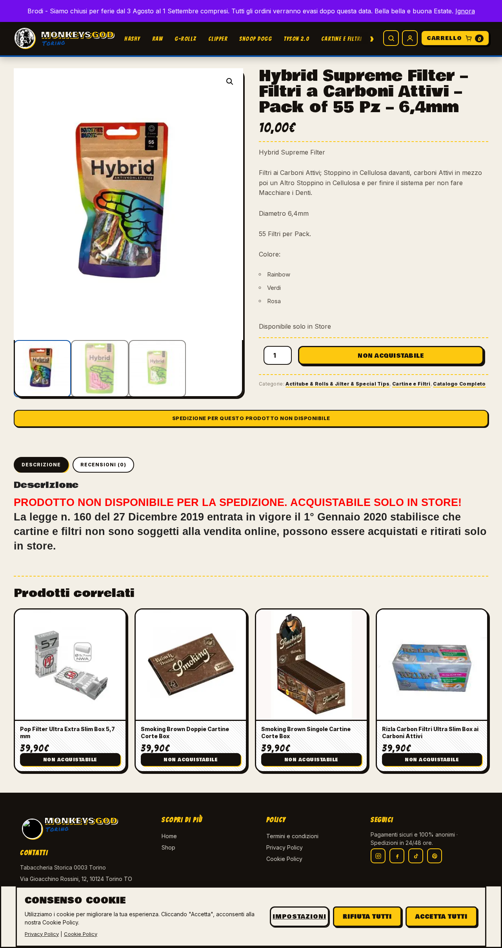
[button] (230, 82)
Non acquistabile (391, 355)
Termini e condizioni (292, 836)
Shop (168, 847)
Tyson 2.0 (296, 39)
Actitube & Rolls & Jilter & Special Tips (337, 384)
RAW (157, 39)
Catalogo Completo (459, 384)
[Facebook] (396, 855)
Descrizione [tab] (41, 465)
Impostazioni (299, 916)
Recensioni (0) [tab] (103, 465)
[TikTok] (415, 855)
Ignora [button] (465, 11)
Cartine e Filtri (341, 39)
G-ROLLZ (185, 39)
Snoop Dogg (255, 39)
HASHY (132, 39)
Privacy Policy (284, 847)
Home (169, 836)
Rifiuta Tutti (367, 916)
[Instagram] (378, 855)
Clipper (218, 39)
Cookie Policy (284, 858)
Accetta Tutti (441, 916)
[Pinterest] (434, 855)
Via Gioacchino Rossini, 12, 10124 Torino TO (76, 878)
